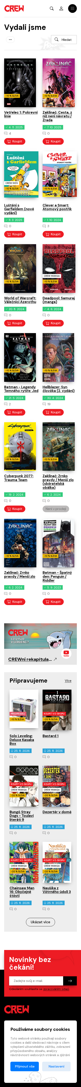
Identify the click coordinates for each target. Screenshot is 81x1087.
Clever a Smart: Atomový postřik (57, 207)
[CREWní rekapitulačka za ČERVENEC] (40, 635)
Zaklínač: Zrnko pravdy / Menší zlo (19, 574)
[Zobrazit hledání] (51, 8)
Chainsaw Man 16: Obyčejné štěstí (22, 892)
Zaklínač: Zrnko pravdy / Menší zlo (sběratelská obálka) (58, 482)
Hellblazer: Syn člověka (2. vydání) (59, 389)
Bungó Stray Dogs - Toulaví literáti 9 (22, 816)
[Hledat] (56, 39)
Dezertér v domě (57, 812)
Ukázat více (40, 922)
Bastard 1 (51, 736)
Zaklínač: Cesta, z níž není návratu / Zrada (57, 116)
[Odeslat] (70, 980)
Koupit (17, 141)
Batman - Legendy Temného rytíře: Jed (21, 389)
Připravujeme (28, 680)
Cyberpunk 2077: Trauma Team (18, 478)
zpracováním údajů (56, 989)
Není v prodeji (56, 509)
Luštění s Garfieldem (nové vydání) (19, 209)
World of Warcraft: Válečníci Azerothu (20, 300)
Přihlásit (61, 8)
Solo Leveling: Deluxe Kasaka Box (22, 740)
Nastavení (56, 1066)
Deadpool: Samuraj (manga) (59, 300)
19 (48, 404)
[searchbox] (64, 39)
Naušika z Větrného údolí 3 (57, 890)
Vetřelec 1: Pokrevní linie (21, 114)
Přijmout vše (24, 1066)
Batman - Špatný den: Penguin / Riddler (57, 576)
